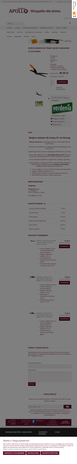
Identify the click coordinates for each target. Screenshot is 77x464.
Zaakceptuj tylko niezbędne (14, 453)
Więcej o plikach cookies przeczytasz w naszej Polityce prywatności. (24, 449)
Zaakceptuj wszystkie (50, 453)
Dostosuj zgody (33, 453)
